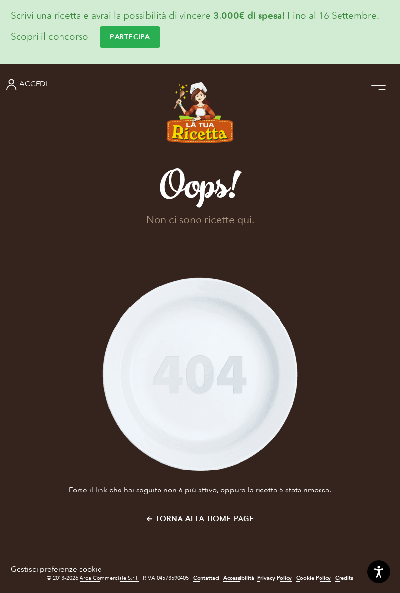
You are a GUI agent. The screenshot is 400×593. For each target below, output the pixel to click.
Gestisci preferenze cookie (56, 569)
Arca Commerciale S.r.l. (109, 578)
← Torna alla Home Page (200, 518)
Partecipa (130, 37)
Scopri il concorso (49, 37)
